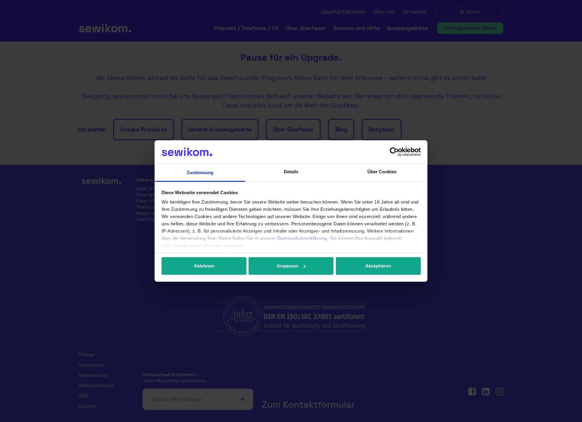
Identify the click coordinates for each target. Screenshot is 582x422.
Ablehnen (204, 265)
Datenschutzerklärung (302, 238)
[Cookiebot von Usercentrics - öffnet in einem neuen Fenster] (394, 151)
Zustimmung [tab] (200, 172)
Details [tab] (291, 171)
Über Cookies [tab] (381, 171)
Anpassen (287, 265)
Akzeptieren (378, 265)
